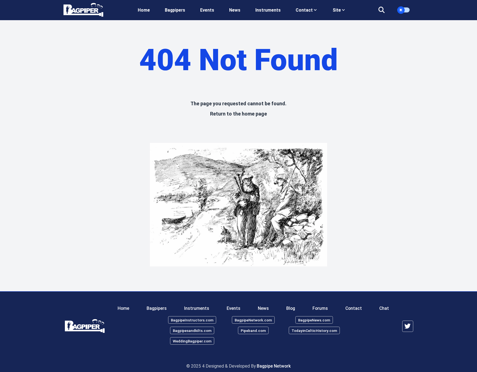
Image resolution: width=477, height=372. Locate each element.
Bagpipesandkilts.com (192, 330)
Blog (290, 308)
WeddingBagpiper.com (192, 341)
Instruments (268, 10)
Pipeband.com (253, 330)
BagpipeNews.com (314, 320)
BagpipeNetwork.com (253, 320)
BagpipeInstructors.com (192, 320)
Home (144, 10)
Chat (384, 308)
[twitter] (408, 326)
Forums (320, 308)
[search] (384, 10)
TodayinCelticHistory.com (314, 330)
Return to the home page (238, 114)
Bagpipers (175, 10)
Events (207, 10)
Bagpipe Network (274, 366)
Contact (353, 308)
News (234, 10)
